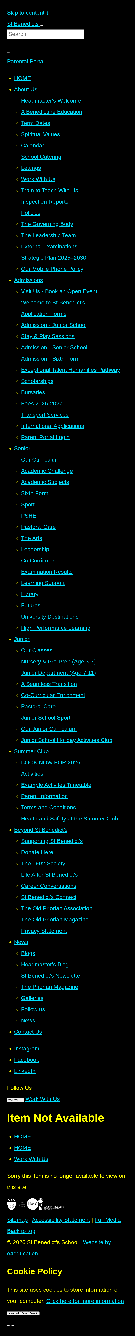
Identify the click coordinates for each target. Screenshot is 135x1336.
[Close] (8, 1325)
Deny (24, 1313)
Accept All (13, 1313)
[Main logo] (11, 1208)
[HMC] (27, 1208)
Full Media (108, 1220)
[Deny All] (12, 1325)
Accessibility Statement (61, 1220)
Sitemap (17, 1220)
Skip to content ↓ (28, 12)
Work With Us (15, 1100)
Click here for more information (85, 1301)
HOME (22, 1136)
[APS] (51, 1208)
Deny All (34, 1313)
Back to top (21, 1231)
